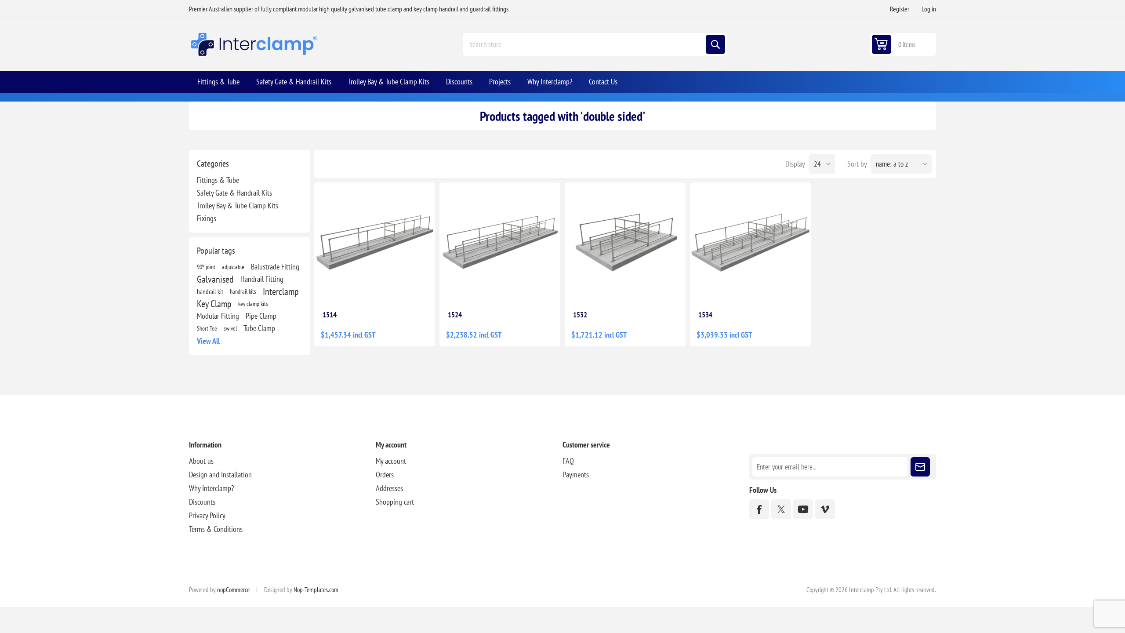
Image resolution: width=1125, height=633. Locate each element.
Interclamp (281, 291)
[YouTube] (803, 509)
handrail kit (210, 291)
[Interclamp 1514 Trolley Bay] (374, 242)
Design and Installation (220, 474)
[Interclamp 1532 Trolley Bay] (625, 242)
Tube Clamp (259, 328)
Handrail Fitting (261, 279)
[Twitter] (781, 509)
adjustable (233, 266)
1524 (455, 315)
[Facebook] (759, 509)
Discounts (202, 502)
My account (391, 461)
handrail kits (243, 291)
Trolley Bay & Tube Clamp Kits (237, 205)
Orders (385, 474)
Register (899, 8)
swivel (230, 328)
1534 (705, 315)
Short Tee (207, 328)
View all (208, 341)
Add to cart (365, 289)
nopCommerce (233, 590)
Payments (575, 474)
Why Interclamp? (211, 488)
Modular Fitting (218, 316)
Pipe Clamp (261, 316)
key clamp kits (253, 303)
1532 (580, 315)
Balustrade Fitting (275, 267)
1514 (330, 315)
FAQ (568, 461)
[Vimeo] (825, 509)
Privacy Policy (207, 515)
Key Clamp (214, 304)
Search (715, 44)
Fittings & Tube (218, 180)
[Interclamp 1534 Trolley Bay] (750, 242)
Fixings (206, 218)
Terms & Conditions (216, 529)
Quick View (404, 289)
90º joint (206, 266)
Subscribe (920, 467)
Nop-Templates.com (316, 590)
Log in (929, 8)
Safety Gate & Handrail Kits (234, 193)
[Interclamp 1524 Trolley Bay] (499, 242)
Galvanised (215, 279)
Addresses (389, 488)
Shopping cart (395, 502)
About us (201, 461)
